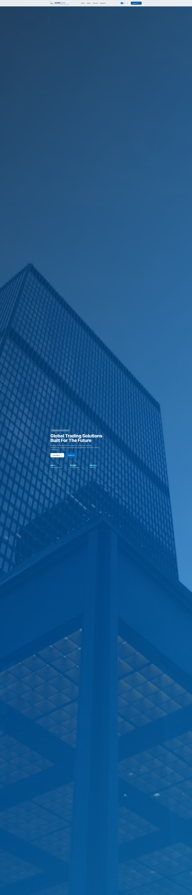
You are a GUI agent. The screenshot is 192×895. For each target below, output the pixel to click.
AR (124, 3)
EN (122, 3)
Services (95, 3)
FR (127, 3)
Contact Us (71, 455)
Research (103, 3)
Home (83, 3)
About (88, 3)
